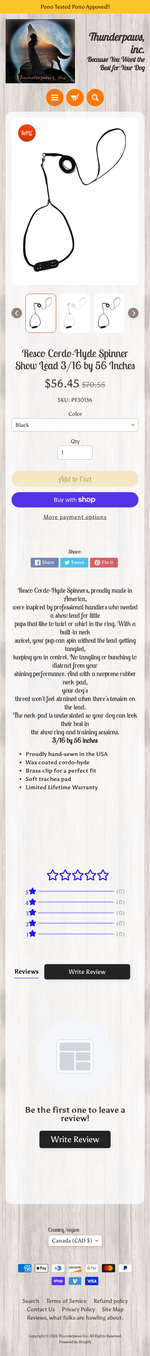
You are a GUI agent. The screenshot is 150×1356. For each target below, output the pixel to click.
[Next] (133, 313)
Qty (75, 441)
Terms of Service (66, 1301)
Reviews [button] (26, 971)
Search (30, 1301)
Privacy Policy (78, 1309)
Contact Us (41, 1309)
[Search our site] (95, 97)
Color (75, 414)
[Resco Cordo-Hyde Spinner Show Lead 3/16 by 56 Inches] (40, 313)
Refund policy (110, 1301)
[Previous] (17, 313)
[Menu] (54, 97)
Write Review (87, 972)
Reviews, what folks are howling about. (75, 1317)
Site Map (112, 1309)
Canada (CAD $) (72, 1240)
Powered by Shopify (75, 1341)
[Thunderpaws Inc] (40, 51)
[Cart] (75, 97)
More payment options (75, 517)
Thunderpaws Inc (73, 1335)
